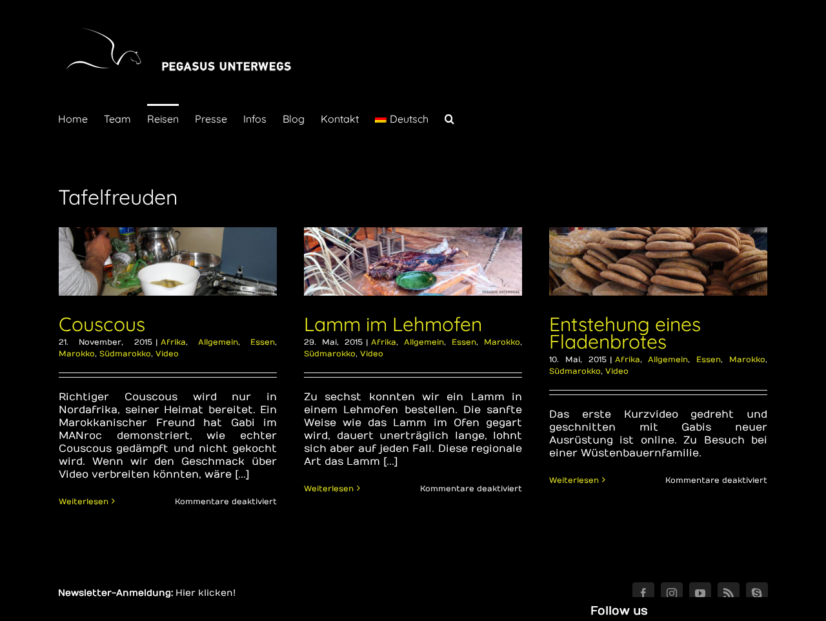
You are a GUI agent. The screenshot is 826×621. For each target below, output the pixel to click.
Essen (262, 342)
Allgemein (218, 342)
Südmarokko (125, 353)
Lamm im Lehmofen (393, 324)
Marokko (77, 353)
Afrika (173, 342)
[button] (449, 118)
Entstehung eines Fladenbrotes (625, 333)
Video (167, 353)
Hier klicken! (206, 592)
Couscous (102, 324)
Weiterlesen (83, 501)
